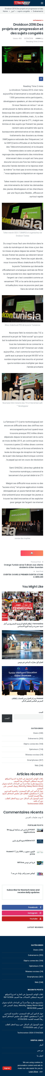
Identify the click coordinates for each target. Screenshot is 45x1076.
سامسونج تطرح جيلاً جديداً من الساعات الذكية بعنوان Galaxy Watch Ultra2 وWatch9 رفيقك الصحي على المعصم (22, 786)
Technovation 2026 (35, 804)
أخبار (41, 1045)
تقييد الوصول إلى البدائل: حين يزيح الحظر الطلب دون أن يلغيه (24, 799)
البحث (41, 712)
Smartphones (32, 760)
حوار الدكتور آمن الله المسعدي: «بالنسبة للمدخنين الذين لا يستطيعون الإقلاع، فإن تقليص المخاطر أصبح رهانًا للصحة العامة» (22, 793)
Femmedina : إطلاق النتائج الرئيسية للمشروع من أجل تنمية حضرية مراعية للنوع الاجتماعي (23, 625)
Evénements (38, 20)
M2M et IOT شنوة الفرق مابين (23, 840)
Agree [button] (7, 1068)
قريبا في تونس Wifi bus (26, 862)
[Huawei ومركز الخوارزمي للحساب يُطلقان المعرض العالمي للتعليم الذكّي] (22, 680)
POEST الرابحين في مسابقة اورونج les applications (21, 830)
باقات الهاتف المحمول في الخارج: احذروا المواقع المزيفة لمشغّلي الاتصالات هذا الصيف (24, 780)
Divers (35, 733)
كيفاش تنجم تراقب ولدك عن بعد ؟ (23, 873)
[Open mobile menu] (42, 3)
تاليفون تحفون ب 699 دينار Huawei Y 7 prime (20, 852)
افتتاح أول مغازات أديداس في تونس (30, 662)
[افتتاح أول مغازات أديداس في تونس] (22, 644)
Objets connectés (31, 744)
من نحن (40, 1050)
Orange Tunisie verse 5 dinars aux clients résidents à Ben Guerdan (23, 566)
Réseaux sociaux (32, 755)
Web (36, 765)
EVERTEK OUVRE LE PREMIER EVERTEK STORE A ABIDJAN (23, 575)
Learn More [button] (33, 1072)
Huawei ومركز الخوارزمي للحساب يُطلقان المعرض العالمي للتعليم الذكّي (27, 699)
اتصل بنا (40, 1056)
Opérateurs (33, 749)
